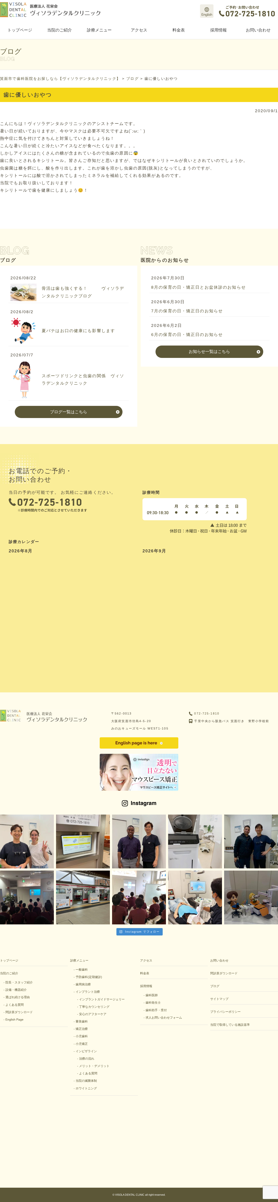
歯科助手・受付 (156, 1010)
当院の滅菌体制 (86, 1080)
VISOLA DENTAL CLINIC (129, 1194)
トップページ (19, 30)
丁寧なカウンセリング (94, 1006)
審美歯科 (82, 1021)
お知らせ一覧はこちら (209, 351)
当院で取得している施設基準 (230, 1024)
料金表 (178, 30)
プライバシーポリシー (225, 1011)
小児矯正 (82, 1044)
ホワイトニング (86, 1088)
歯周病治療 (83, 984)
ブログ (214, 986)
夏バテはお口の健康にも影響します (78, 330)
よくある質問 (14, 1004)
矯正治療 (82, 1029)
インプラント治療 (88, 991)
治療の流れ (86, 1058)
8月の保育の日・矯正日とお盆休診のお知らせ (198, 287)
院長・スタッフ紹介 (19, 982)
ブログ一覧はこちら (68, 412)
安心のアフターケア (92, 1014)
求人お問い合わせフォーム (164, 1017)
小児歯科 (82, 1036)
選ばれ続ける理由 (17, 997)
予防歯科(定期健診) (89, 977)
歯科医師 (152, 995)
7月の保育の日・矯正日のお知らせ (187, 311)
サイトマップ (219, 999)
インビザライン (86, 1051)
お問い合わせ (258, 30)
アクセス (139, 30)
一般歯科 (82, 969)
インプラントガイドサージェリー (102, 999)
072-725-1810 (206, 713)
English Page (14, 1019)
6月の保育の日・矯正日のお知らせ (187, 334)
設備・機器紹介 (16, 989)
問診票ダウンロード (19, 1012)
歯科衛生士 (153, 1002)
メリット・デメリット (94, 1066)
